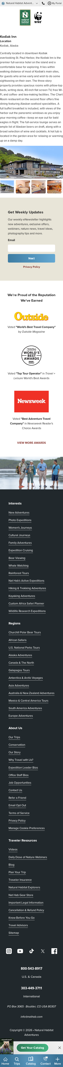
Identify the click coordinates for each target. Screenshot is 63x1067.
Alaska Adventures (20, 655)
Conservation (17, 745)
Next (31, 258)
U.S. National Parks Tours (24, 648)
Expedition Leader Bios (23, 768)
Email (11, 240)
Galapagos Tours (19, 670)
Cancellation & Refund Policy (26, 910)
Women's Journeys (20, 528)
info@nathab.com (32, 1017)
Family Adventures (20, 543)
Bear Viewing (17, 558)
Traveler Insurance (20, 880)
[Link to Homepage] (31, 18)
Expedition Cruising (21, 550)
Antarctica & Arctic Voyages (26, 678)
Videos (13, 849)
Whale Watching (19, 566)
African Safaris (18, 640)
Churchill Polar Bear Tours (25, 632)
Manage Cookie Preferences (27, 828)
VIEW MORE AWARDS (31, 443)
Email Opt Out (17, 805)
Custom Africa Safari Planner (26, 603)
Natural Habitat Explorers (24, 887)
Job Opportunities (20, 783)
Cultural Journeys (19, 535)
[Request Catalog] (32, 1048)
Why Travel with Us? (21, 760)
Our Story (14, 752)
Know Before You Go (22, 918)
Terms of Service (19, 813)
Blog (11, 865)
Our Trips (14, 737)
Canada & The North (21, 663)
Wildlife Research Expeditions (27, 611)
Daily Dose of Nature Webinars (28, 857)
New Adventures (19, 513)
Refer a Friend (17, 798)
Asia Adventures (19, 685)
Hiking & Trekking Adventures (27, 588)
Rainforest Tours (19, 573)
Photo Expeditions (20, 520)
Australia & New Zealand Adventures (31, 693)
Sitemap (14, 933)
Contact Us (15, 790)
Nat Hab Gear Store (21, 895)
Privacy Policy (31, 267)
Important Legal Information (26, 903)
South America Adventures (25, 708)
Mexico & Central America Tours (28, 701)
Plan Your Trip (17, 872)
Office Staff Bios (19, 775)
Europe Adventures (21, 716)
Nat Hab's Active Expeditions (26, 581)
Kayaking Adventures (22, 596)
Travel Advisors (18, 925)
